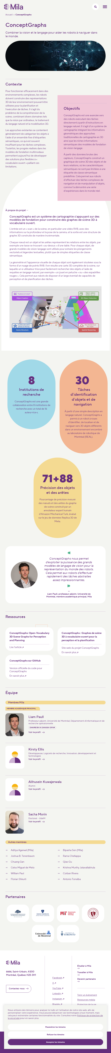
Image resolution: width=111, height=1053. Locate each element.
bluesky (56, 1004)
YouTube (56, 988)
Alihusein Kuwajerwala (44, 782)
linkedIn (56, 993)
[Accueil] (13, 9)
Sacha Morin (37, 814)
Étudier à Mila (84, 966)
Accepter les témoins (55, 1042)
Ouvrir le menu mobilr (105, 6)
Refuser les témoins (55, 1034)
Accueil (9, 14)
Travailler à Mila (85, 972)
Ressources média (86, 999)
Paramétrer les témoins (55, 1027)
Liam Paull (36, 717)
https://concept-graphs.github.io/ (82, 641)
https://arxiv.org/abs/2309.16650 (29, 639)
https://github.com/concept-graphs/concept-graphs (29, 667)
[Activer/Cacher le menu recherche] (95, 6)
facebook (57, 978)
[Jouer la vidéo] (55, 312)
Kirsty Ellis (36, 749)
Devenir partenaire (86, 979)
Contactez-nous (17, 988)
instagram (57, 999)
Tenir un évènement (87, 995)
